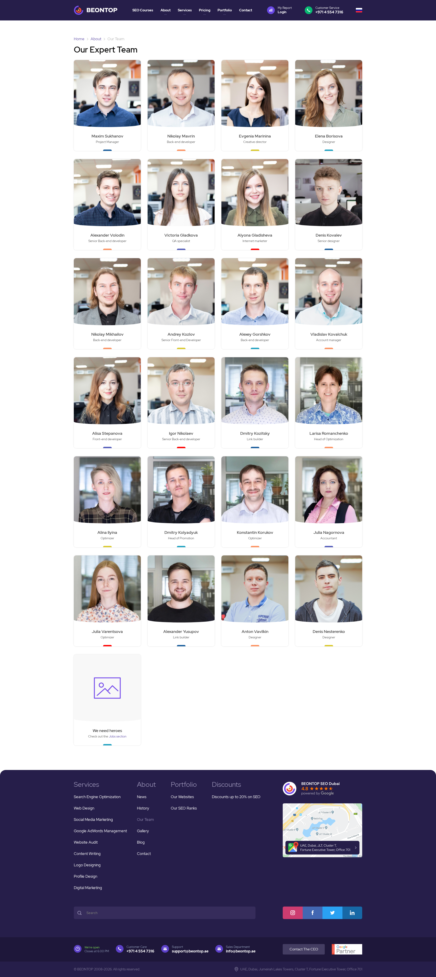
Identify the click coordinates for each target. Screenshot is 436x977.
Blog (141, 842)
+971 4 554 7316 (140, 951)
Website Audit (86, 842)
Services (185, 10)
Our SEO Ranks (184, 808)
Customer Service (329, 10)
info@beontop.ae (240, 951)
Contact (245, 10)
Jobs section (117, 736)
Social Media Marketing (93, 819)
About (166, 10)
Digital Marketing (88, 887)
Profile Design (85, 876)
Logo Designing (87, 864)
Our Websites (182, 796)
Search (79, 913)
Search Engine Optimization (97, 796)
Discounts (226, 784)
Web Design (84, 808)
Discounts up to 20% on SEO (236, 796)
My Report (285, 10)
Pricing (204, 10)
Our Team (145, 819)
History (143, 808)
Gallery (143, 830)
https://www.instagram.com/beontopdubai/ (293, 913)
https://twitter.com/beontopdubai (332, 913)
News (141, 796)
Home (79, 38)
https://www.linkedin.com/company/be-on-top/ (352, 913)
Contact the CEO (304, 949)
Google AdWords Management (100, 830)
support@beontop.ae (190, 951)
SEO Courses (142, 10)
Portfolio (225, 10)
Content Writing (87, 853)
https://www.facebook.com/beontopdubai (313, 913)
